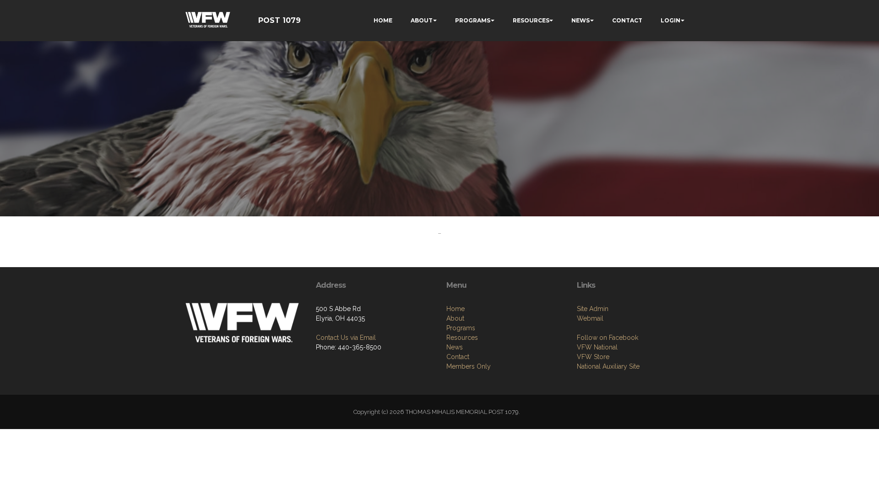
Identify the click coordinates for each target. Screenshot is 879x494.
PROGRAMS (472, 20)
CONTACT (627, 20)
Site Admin (592, 308)
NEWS (580, 20)
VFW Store (593, 356)
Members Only (468, 366)
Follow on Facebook (607, 337)
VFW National (597, 347)
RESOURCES (531, 20)
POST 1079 (279, 20)
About (455, 318)
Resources (462, 337)
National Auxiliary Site (608, 366)
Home (455, 308)
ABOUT (422, 20)
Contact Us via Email (346, 337)
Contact (457, 356)
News (454, 347)
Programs (460, 328)
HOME (383, 20)
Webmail (590, 318)
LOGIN (670, 20)
